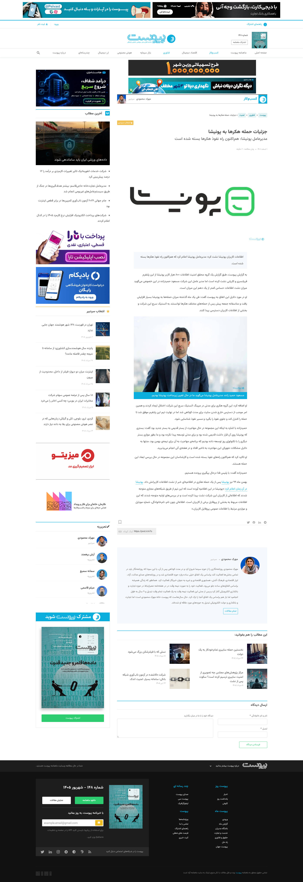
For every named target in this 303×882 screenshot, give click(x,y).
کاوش (225, 803)
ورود (56, 24)
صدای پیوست (182, 794)
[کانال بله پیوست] (86, 10)
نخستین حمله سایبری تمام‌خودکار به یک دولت (220, 652)
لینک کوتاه (128, 531)
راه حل (225, 842)
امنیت (242, 115)
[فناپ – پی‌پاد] (73, 285)
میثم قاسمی (88, 588)
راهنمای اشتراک (254, 24)
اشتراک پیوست (73, 718)
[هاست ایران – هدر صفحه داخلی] (192, 86)
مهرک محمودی (140, 99)
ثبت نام (42, 24)
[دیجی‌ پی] (216, 10)
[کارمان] (73, 500)
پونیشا (225, 482)
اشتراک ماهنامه (239, 42)
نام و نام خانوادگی (259, 716)
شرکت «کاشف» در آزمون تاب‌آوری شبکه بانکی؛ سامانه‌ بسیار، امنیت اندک (144, 677)
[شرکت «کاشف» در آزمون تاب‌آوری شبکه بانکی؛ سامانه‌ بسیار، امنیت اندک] (180, 688)
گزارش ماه (223, 824)
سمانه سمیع (87, 571)
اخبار (226, 794)
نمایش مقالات (56, 800)
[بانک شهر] (192, 68)
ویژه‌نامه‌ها (183, 819)
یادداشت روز (222, 799)
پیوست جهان (222, 847)
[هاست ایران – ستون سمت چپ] (73, 88)
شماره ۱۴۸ (243, 35)
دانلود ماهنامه (89, 800)
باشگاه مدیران (221, 828)
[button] (38, 53)
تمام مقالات (230, 611)
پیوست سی (183, 799)
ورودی (225, 819)
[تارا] (73, 245)
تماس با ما (183, 824)
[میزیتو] (73, 461)
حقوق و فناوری (221, 837)
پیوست (263, 115)
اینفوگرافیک (183, 803)
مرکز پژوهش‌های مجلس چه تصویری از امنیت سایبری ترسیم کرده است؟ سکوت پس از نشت (221, 677)
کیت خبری (183, 837)
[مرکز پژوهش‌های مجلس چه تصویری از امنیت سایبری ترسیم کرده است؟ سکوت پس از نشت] (257, 688)
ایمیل (264, 729)
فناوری (252, 115)
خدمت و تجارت (221, 833)
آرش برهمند (88, 554)
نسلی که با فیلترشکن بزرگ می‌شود (147, 652)
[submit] (99, 823)
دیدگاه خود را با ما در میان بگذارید (198, 716)
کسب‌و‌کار (250, 99)
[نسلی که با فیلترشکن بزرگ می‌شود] (180, 663)
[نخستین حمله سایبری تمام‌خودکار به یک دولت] (257, 663)
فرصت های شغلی (180, 833)
